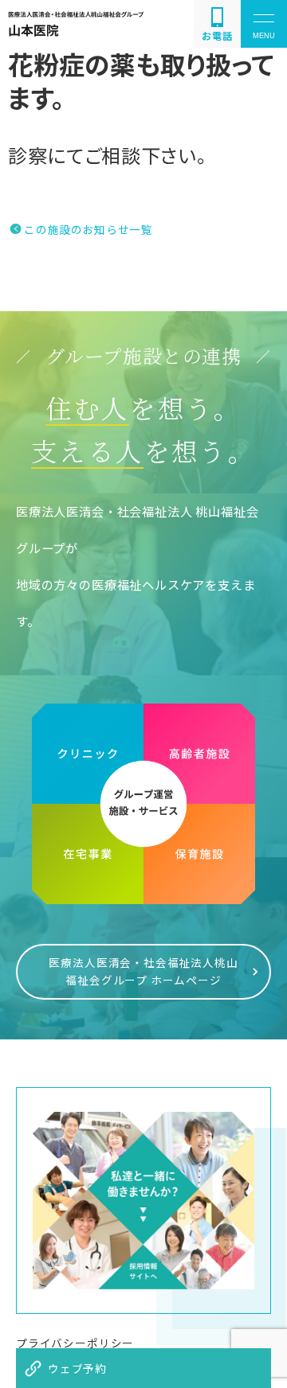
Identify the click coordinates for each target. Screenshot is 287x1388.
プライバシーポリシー (75, 1343)
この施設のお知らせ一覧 (88, 229)
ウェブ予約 (77, 1368)
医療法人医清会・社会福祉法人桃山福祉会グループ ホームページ (143, 971)
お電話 (217, 35)
